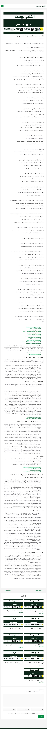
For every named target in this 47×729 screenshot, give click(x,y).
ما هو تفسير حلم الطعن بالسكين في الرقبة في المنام (32, 331)
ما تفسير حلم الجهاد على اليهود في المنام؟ (14, 662)
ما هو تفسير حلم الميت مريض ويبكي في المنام (33, 352)
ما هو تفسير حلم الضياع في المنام (35, 470)
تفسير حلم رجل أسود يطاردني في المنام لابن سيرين (34, 680)
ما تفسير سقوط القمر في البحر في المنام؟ (14, 610)
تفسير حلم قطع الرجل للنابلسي (37, 628)
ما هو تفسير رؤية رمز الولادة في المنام (34, 468)
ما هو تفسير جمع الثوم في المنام (35, 328)
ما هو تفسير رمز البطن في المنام (35, 338)
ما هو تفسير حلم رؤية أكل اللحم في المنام (34, 340)
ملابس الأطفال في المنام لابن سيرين (36, 644)
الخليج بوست (41, 6)
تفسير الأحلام (41, 613)
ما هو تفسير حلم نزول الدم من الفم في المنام (33, 327)
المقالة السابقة (39, 590)
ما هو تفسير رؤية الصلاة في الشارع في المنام (33, 418)
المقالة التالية (8, 590)
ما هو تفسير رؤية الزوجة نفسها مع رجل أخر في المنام (32, 467)
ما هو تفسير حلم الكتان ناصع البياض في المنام (33, 343)
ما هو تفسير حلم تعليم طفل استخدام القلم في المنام (32, 471)
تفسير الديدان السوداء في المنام (16, 628)
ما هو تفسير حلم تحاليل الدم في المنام (34, 337)
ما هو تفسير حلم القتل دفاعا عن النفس (34, 334)
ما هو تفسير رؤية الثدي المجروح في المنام (34, 417)
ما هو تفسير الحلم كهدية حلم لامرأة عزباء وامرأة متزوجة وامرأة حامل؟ (35, 611)
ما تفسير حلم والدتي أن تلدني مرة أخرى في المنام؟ (35, 663)
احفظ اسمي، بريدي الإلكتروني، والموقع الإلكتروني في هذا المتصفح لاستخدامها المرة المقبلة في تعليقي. (25, 713)
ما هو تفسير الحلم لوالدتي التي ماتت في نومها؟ (14, 645)
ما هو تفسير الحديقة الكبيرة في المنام (35, 354)
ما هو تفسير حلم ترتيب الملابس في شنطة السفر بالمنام (31, 341)
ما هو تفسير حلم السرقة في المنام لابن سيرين (33, 335)
